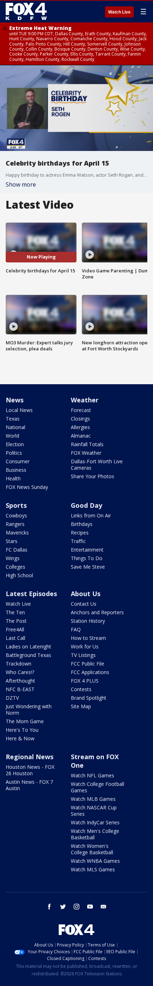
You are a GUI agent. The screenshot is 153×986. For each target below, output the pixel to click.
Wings (13, 558)
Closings (80, 418)
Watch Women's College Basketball (92, 849)
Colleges (15, 566)
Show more (21, 184)
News (14, 400)
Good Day (86, 505)
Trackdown (18, 663)
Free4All (15, 629)
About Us (85, 593)
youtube (90, 906)
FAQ (76, 629)
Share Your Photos (92, 476)
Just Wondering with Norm (29, 709)
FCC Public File (87, 663)
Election (15, 444)
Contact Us (83, 603)
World (12, 435)
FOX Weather (86, 452)
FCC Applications (90, 672)
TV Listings (83, 655)
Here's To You (22, 729)
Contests (81, 689)
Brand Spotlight (88, 697)
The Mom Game (25, 721)
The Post (16, 620)
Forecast (81, 410)
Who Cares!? (20, 672)
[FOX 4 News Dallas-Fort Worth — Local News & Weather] (26, 11)
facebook (49, 906)
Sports (16, 505)
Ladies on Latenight (28, 646)
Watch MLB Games (93, 798)
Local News (19, 410)
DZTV (12, 697)
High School (19, 575)
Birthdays (82, 524)
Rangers (15, 524)
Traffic (78, 541)
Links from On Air (91, 515)
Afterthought (20, 680)
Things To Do (86, 558)
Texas (13, 418)
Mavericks (17, 532)
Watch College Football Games (97, 787)
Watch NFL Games (92, 775)
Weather (85, 400)
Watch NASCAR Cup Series (94, 810)
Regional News (29, 756)
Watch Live (119, 12)
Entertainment (87, 549)
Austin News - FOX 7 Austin (29, 785)
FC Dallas (16, 549)
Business (16, 469)
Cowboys (16, 515)
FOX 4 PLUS (85, 680)
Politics (14, 452)
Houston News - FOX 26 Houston (30, 770)
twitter (63, 906)
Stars (11, 541)
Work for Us (85, 646)
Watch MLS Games (93, 869)
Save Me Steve (88, 566)
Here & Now (20, 738)
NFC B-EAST (20, 689)
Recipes (80, 532)
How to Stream (88, 638)
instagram (76, 906)
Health (13, 478)
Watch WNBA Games (95, 860)
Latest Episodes (31, 593)
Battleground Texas (28, 655)
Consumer (18, 461)
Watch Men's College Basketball (95, 834)
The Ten (15, 612)
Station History (88, 620)
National (15, 427)
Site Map (81, 706)
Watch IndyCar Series (95, 822)
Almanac (81, 435)
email (103, 906)
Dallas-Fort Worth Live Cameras (97, 464)
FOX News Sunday (27, 487)
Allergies (80, 427)
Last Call (15, 638)
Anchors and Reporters (97, 612)
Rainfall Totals (87, 444)
